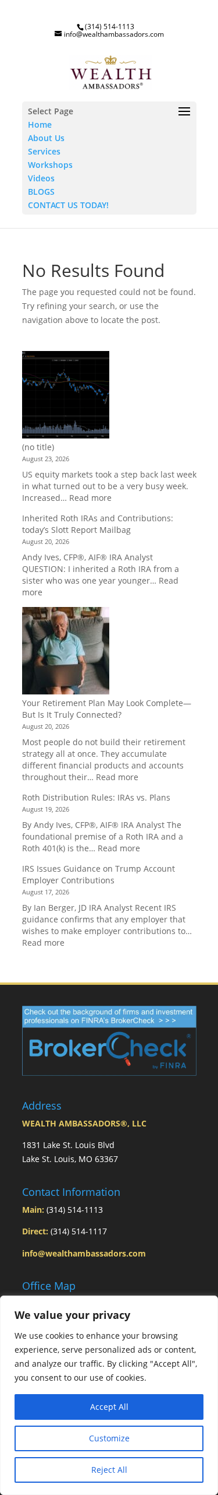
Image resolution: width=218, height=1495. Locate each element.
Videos (41, 178)
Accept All (109, 1406)
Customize (109, 1438)
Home (40, 124)
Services (44, 151)
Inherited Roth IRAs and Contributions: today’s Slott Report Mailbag (97, 524)
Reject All (109, 1469)
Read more (90, 497)
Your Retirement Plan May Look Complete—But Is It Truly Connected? (106, 708)
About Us (46, 137)
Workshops (50, 164)
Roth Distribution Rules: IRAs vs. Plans (96, 797)
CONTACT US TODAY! (68, 204)
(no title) (38, 446)
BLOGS (41, 191)
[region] (109, 1395)
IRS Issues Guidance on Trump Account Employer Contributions (98, 874)
